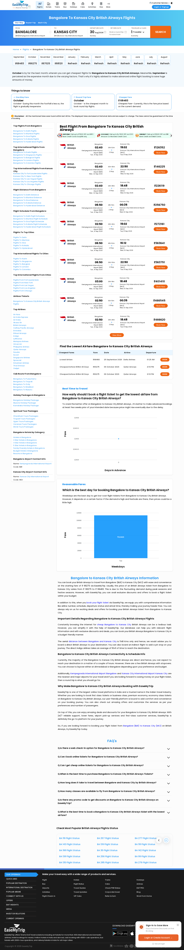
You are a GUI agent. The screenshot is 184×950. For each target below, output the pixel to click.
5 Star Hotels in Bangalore (25, 445)
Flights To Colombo (22, 269)
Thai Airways (19, 365)
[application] (114, 439)
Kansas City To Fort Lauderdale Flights (30, 173)
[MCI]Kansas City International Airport (68, 36)
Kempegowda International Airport (35, 463)
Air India (17, 320)
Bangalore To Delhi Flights (25, 131)
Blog (138, 892)
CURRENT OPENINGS (15, 918)
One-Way (19, 23)
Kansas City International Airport (34, 476)
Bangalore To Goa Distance (25, 200)
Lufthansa (17, 338)
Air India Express (20, 317)
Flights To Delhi (20, 237)
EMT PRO (140, 888)
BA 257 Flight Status (108, 838)
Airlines (140, 884)
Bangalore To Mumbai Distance (27, 197)
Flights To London (21, 266)
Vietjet (16, 368)
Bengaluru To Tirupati (22, 381)
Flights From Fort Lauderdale (26, 280)
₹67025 (45, 63)
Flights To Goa (19, 242)
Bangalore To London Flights (26, 160)
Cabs (107, 884)
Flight (44, 880)
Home (16, 49)
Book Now (160, 153)
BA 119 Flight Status (69, 838)
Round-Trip (31, 23)
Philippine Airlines (21, 347)
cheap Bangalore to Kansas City (114, 624)
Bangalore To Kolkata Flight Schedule (30, 224)
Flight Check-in (48, 896)
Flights (26, 49)
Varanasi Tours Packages (25, 424)
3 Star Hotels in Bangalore (25, 440)
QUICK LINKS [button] (11, 879)
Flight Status (79, 884)
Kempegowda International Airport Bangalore (93, 673)
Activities (46, 892)
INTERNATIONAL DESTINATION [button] (19, 887)
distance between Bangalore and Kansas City (93, 641)
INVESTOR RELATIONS (15, 913)
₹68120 (59, 63)
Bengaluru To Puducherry (24, 379)
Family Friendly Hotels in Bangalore (29, 448)
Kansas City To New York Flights (27, 176)
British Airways (19, 325)
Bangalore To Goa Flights (24, 136)
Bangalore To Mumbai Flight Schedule (30, 218)
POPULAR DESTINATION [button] (16, 883)
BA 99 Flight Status (145, 856)
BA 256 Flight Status (108, 856)
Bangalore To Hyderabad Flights (28, 141)
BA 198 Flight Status (69, 850)
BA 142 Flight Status (145, 850)
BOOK (164, 360)
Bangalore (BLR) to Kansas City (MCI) (142, 725)
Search (160, 32)
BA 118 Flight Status (145, 844)
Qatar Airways (19, 349)
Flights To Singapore (22, 261)
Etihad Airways (20, 333)
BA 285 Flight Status (108, 862)
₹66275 (32, 63)
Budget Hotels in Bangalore (25, 451)
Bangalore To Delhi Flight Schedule (29, 216)
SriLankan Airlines (21, 363)
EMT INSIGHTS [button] (12, 904)
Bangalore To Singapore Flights (27, 155)
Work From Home (144, 896)
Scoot (16, 355)
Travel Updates (80, 892)
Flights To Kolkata (21, 245)
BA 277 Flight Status (146, 838)
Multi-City (42, 23)
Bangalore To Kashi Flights (25, 152)
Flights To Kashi (20, 258)
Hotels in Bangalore (22, 437)
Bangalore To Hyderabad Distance (29, 205)
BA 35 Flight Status (107, 850)
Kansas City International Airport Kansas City (145, 673)
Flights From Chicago (22, 290)
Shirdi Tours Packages (23, 427)
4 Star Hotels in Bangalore (25, 442)
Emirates (17, 330)
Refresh (72, 63)
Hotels (76, 880)
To (55, 28)
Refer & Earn (110, 896)
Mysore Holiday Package (24, 403)
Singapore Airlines (21, 357)
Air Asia (16, 314)
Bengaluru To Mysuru (22, 389)
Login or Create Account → (158, 937)
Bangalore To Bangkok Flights (26, 157)
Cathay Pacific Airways (23, 328)
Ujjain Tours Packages (23, 421)
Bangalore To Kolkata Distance (27, 203)
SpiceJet (17, 360)
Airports (45, 888)
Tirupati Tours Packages (24, 418)
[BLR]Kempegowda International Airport (30, 36)
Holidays (140, 880)
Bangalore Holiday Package (26, 400)
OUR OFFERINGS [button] (13, 874)
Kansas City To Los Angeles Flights (28, 181)
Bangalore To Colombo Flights (27, 163)
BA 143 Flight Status (69, 844)
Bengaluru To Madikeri (23, 387)
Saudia (16, 352)
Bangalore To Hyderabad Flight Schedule (32, 227)
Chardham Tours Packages (25, 416)
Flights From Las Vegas (23, 285)
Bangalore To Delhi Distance (26, 195)
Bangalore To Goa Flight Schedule (28, 221)
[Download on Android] (120, 935)
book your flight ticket (98, 602)
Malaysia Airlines (20, 341)
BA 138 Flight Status (69, 856)
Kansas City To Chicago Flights (27, 184)
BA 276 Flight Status (146, 862)
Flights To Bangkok (21, 264)
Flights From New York (23, 282)
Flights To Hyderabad (22, 248)
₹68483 (19, 63)
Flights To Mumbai (21, 240)
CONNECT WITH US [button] (14, 896)
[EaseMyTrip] (21, 5)
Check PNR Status (112, 888)
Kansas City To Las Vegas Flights (27, 179)
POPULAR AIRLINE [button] (13, 891)
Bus (43, 884)
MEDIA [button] (9, 909)
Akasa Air (17, 322)
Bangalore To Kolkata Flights (26, 139)
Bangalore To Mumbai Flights (26, 133)
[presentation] (159, 840)
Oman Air (17, 344)
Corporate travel (112, 892)
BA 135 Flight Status (69, 862)
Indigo (16, 336)
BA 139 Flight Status (107, 844)
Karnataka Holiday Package (26, 405)
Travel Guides (80, 888)
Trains (107, 880)
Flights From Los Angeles (24, 288)
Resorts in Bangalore (22, 453)
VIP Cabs (77, 896)
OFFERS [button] (9, 900)
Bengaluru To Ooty (21, 384)
